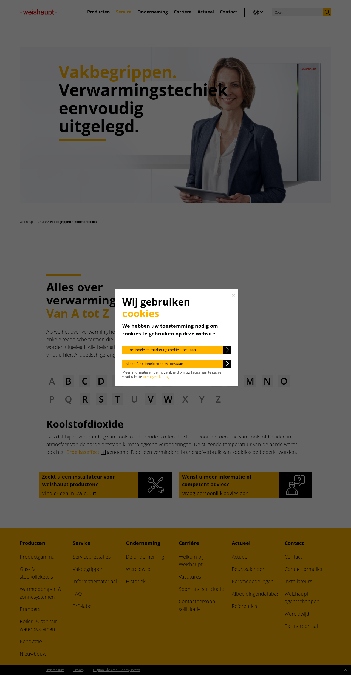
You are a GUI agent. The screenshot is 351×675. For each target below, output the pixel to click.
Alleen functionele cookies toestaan (154, 363)
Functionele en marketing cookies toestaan (161, 349)
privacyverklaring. (157, 376)
